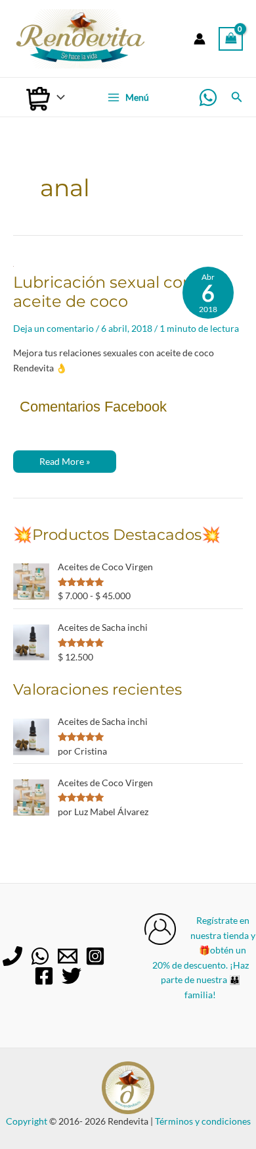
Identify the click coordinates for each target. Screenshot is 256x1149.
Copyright (26, 1121)
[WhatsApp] (208, 97)
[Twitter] (71, 976)
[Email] (67, 956)
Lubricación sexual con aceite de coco (103, 292)
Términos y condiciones (203, 1121)
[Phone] (12, 956)
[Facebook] (44, 976)
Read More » (64, 464)
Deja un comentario (53, 328)
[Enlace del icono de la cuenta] (199, 39)
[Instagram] (95, 956)
